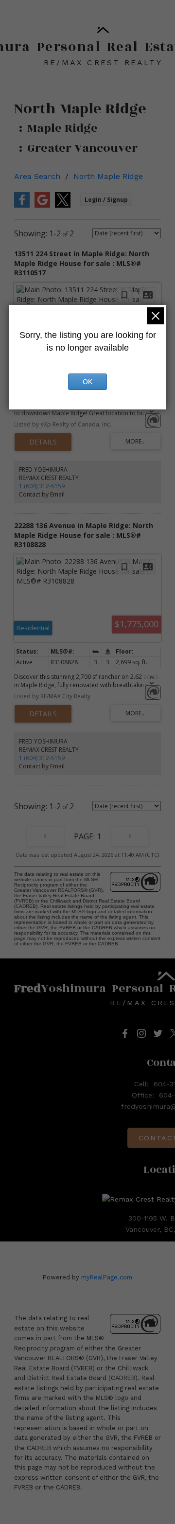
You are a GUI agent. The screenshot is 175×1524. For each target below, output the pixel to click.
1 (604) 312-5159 (42, 486)
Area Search (37, 176)
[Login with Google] (42, 205)
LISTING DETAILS (43, 442)
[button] (125, 1033)
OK (87, 382)
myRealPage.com (106, 1277)
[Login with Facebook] (22, 205)
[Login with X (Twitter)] (62, 205)
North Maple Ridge (108, 176)
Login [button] (106, 199)
